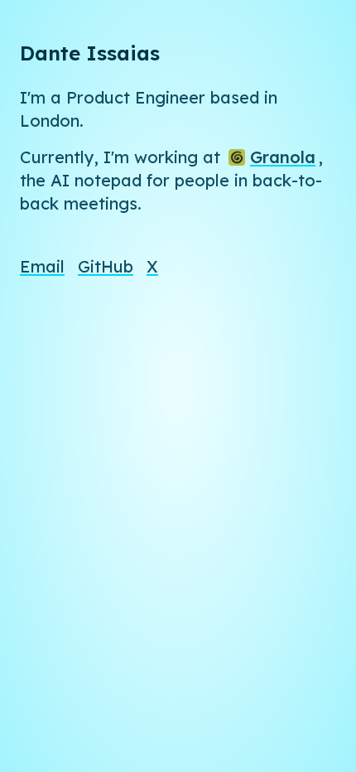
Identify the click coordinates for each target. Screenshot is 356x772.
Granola (282, 157)
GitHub (105, 266)
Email (42, 266)
